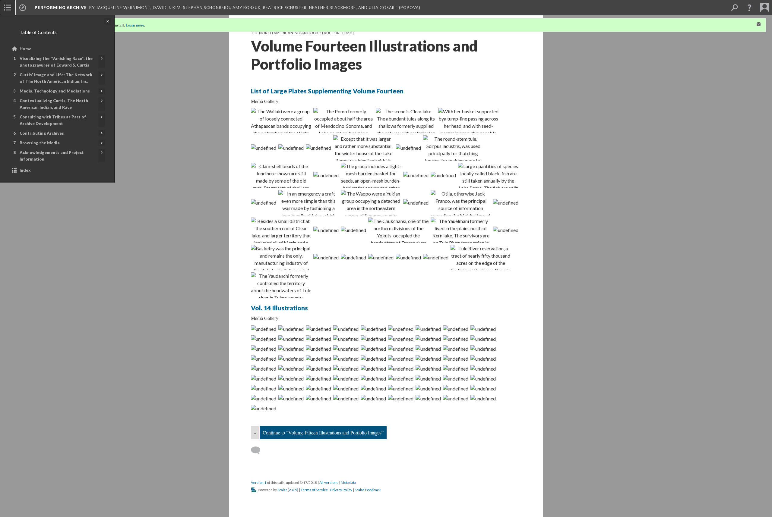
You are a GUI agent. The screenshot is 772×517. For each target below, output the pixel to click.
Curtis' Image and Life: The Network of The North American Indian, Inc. (56, 78)
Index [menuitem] (25, 170)
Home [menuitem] (25, 48)
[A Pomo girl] (483, 339)
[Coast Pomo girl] (443, 175)
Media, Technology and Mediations (55, 91)
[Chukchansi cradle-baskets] (373, 398)
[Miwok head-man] (505, 202)
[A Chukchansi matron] (483, 378)
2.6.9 (293, 489)
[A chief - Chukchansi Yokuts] (346, 388)
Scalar (282, 489)
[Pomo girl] (281, 175)
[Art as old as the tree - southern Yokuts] (505, 230)
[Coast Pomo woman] (326, 175)
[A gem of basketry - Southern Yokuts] (483, 388)
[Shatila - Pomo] (318, 148)
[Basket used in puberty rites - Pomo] (483, 348)
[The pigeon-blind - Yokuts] (291, 398)
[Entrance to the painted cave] (318, 398)
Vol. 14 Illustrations (279, 308)
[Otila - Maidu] (461, 202)
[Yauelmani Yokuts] (461, 230)
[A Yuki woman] (455, 329)
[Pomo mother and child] (263, 368)
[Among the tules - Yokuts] (263, 408)
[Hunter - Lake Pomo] (406, 120)
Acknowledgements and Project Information (52, 155)
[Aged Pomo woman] (263, 202)
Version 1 (258, 482)
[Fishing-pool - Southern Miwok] (281, 230)
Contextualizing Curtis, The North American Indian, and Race (54, 104)
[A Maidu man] (318, 378)
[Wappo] (371, 202)
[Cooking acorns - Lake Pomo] (400, 348)
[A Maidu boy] (346, 378)
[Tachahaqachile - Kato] (346, 329)
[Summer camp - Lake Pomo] (363, 148)
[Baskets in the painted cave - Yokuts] (483, 398)
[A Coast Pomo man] (346, 339)
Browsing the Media (40, 142)
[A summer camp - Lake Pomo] (291, 358)
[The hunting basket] (263, 398)
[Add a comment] (258, 450)
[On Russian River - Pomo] (318, 358)
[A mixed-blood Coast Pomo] (318, 339)
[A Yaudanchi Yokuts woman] (455, 378)
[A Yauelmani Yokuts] (373, 388)
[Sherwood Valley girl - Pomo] (291, 339)
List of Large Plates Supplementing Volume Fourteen (327, 91)
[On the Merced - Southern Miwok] (291, 368)
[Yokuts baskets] (263, 329)
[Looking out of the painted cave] (346, 398)
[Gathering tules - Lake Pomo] (453, 148)
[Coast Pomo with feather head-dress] (373, 358)
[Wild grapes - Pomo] (408, 148)
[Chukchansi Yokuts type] (408, 257)
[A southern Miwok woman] (483, 368)
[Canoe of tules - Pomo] (308, 202)
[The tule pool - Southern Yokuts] (455, 388)
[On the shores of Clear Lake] (291, 148)
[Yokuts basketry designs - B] (381, 257)
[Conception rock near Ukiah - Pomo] (455, 348)
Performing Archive (61, 7)
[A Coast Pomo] (263, 348)
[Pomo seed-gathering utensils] (371, 175)
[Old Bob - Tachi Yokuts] (400, 388)
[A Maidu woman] (291, 378)
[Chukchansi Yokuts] (398, 230)
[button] (749, 7)
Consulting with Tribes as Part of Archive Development (53, 120)
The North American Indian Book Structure (296, 33)
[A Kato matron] (318, 329)
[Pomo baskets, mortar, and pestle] (416, 175)
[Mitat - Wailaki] (281, 120)
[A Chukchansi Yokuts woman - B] (291, 388)
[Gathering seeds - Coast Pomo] (455, 358)
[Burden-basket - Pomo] (468, 120)
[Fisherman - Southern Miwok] (353, 230)
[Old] (343, 120)
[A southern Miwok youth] (400, 368)
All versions (328, 482)
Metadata (348, 482)
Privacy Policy (341, 489)
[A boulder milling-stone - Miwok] (455, 368)
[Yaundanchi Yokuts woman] (281, 285)
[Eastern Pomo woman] (291, 348)
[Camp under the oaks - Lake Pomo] (483, 358)
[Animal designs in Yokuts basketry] (455, 398)
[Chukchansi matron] (435, 257)
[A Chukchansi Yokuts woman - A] (263, 388)
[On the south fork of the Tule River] (428, 368)
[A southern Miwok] (318, 368)
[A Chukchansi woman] (400, 378)
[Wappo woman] (416, 202)
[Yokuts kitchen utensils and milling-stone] (400, 398)
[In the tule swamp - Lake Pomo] (318, 348)
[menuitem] (7, 7)
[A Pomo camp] (455, 339)
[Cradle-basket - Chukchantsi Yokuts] (373, 378)
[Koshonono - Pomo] (400, 339)
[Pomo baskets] (346, 348)
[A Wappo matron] (400, 329)
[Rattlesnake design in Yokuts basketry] (281, 257)
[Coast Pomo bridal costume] (400, 358)
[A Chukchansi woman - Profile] (428, 378)
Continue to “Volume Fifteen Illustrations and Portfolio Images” (323, 432)
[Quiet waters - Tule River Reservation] (481, 257)
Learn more (135, 25)
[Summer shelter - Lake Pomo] (346, 358)
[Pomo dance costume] (263, 358)
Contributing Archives (42, 133)
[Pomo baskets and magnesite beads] (373, 348)
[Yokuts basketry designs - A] (353, 257)
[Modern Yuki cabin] (483, 329)
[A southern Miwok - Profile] (346, 368)
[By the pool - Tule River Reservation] (326, 257)
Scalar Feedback (368, 489)
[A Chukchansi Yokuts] (428, 388)
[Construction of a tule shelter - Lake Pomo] (263, 339)
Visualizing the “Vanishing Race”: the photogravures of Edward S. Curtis (56, 61)
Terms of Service (314, 489)
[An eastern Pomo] (428, 339)
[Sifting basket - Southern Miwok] (373, 368)
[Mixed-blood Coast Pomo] (263, 148)
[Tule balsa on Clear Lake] (428, 348)
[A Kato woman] (291, 329)
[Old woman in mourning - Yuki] (428, 329)
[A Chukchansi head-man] (318, 388)
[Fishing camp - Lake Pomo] (488, 175)
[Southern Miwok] (326, 230)
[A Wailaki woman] (373, 329)
